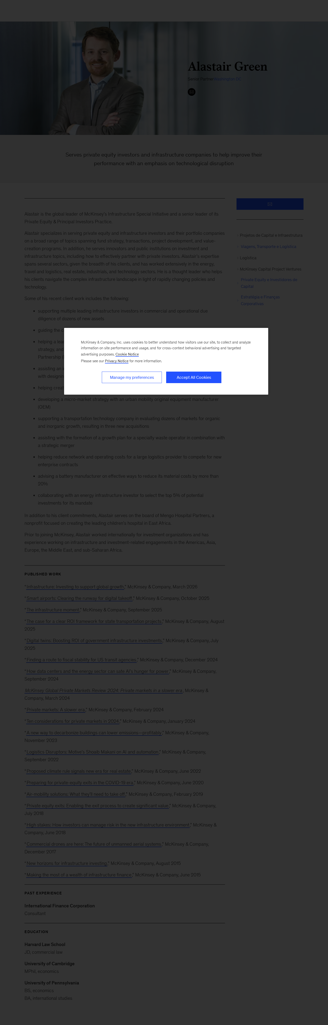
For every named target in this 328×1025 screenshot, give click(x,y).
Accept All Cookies (194, 377)
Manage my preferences (132, 377)
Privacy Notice (116, 361)
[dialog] (166, 361)
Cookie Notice (127, 354)
